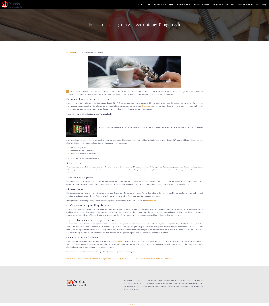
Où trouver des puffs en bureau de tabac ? (155, 259)
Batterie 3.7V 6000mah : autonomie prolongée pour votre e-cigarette (97, 259)
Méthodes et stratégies (163, 4)
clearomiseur (118, 241)
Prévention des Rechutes (248, 4)
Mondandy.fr (150, 201)
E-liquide (230, 4)
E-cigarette (218, 4)
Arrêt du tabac (144, 4)
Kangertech (146, 106)
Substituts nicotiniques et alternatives (193, 4)
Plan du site (135, 304)
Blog (264, 4)
